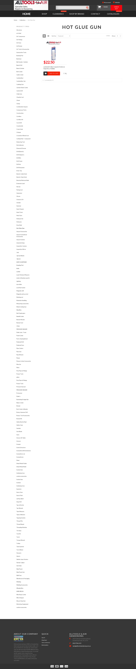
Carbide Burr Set (20, 81)
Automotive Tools (21, 52)
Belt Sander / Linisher (22, 62)
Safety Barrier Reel (21, 422)
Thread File (19, 521)
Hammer (18, 206)
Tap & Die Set (20, 505)
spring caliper (20, 498)
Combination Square (22, 106)
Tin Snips (18, 530)
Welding (18, 582)
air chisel (18, 33)
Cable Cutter (19, 75)
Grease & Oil (19, 199)
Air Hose (18, 43)
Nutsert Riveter (20, 319)
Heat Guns (19, 215)
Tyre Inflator (19, 550)
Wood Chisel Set (20, 601)
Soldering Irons (20, 473)
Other (18, 326)
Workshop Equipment (22, 604)
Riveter (18, 406)
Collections (22, 20)
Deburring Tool (20, 142)
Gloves (18, 196)
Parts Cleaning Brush (22, 339)
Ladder (18, 271)
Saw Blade (19, 431)
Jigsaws (18, 259)
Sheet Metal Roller (21, 466)
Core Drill (19, 123)
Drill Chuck (19, 161)
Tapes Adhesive (20, 514)
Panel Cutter (19, 335)
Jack (17, 252)
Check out (116, 8)
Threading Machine (21, 527)
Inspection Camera (21, 246)
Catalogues (114, 13)
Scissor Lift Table (20, 438)
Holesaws (19, 222)
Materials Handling (21, 300)
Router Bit (19, 418)
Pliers (17, 367)
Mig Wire (18, 310)
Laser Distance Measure (22, 275)
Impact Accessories (21, 231)
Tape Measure (20, 511)
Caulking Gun (20, 84)
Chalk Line (19, 94)
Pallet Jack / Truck (21, 332)
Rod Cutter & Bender (22, 409)
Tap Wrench (19, 508)
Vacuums (18, 553)
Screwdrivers (19, 457)
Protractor (19, 393)
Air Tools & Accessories (22, 49)
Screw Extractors (21, 447)
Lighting (18, 281)
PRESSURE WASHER (21, 329)
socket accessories (21, 476)
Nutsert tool (19, 323)
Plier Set (18, 364)
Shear (18, 460)
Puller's (18, 396)
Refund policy (45, 645)
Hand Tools (19, 212)
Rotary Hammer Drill (22, 412)
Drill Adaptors (20, 155)
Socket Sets (19, 470)
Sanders (18, 428)
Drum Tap (19, 170)
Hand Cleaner (20, 209)
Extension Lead (20, 183)
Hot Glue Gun (20, 228)
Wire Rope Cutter (21, 594)
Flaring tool (19, 190)
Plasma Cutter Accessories (23, 361)
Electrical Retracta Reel (22, 180)
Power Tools (19, 374)
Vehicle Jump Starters (22, 559)
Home (26, 13)
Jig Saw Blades (20, 255)
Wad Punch (19, 569)
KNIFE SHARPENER (21, 262)
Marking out (19, 297)
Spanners (18, 489)
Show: (113, 36)
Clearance (59, 13)
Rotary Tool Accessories (23, 415)
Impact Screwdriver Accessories (21, 235)
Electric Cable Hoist (21, 174)
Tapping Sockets (20, 518)
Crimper (18, 132)
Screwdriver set (20, 454)
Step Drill (18, 502)
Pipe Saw (18, 351)
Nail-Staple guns (20, 313)
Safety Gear (19, 425)
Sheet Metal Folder (21, 463)
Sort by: (54, 36)
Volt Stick (19, 566)
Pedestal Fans (20, 345)
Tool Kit (18, 534)
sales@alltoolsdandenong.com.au (82, 646)
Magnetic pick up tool (22, 294)
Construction (19, 113)
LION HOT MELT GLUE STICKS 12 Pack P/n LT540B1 (54, 68)
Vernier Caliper (20, 562)
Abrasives (19, 30)
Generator (19, 193)
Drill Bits (18, 158)
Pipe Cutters (19, 348)
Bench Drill (19, 65)
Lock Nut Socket (20, 287)
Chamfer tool (20, 97)
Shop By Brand (76, 14)
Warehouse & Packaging (22, 578)
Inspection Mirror (21, 249)
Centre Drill (19, 91)
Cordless (18, 116)
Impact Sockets (20, 239)
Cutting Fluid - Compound (23, 138)
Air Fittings (19, 39)
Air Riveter (19, 46)
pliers (17, 377)
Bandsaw (18, 59)
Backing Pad (19, 55)
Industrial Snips (20, 243)
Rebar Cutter (19, 402)
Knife (17, 268)
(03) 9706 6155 (77, 643)
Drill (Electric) (20, 151)
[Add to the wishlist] (64, 73)
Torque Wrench (20, 540)
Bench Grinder (20, 68)
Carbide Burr (19, 78)
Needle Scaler (20, 316)
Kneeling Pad (19, 265)
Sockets (18, 482)
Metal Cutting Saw (21, 307)
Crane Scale (19, 129)
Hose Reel (19, 225)
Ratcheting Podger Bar (22, 399)
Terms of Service (46, 642)
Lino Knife (19, 284)
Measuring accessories (22, 303)
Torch (18, 537)
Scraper (18, 444)
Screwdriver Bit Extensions (23, 450)
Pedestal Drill (20, 342)
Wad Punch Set (20, 572)
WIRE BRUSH (19, 591)
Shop (44, 14)
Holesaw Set (19, 218)
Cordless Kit (19, 119)
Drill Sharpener (20, 167)
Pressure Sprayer (21, 386)
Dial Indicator (20, 145)
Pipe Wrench (19, 354)
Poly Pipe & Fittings (21, 371)
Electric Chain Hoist (21, 177)
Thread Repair (20, 524)
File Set (18, 186)
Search (43, 637)
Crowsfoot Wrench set (22, 135)
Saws (17, 434)
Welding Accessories (22, 585)
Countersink (19, 126)
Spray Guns (19, 492)
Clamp (18, 103)
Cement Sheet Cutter (22, 87)
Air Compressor (20, 36)
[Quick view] (66, 73)
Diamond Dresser (21, 148)
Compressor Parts (21, 110)
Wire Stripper (20, 597)
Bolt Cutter (19, 71)
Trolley (18, 543)
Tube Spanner (20, 546)
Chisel (18, 100)
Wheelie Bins (19, 588)
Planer (18, 358)
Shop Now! (44, 640)
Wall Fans (19, 575)
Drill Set (18, 164)
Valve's (18, 556)
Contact (95, 14)
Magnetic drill (20, 291)
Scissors (18, 441)
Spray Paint (19, 495)
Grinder (18, 202)
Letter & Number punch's (23, 278)
